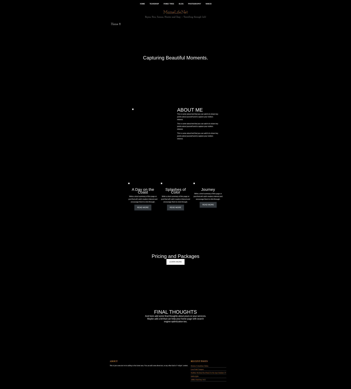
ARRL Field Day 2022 (198, 379)
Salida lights (195, 376)
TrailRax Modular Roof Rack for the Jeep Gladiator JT (208, 373)
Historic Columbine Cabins (199, 366)
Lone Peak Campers (197, 369)
